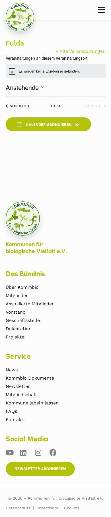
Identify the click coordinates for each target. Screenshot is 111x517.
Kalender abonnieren (49, 124)
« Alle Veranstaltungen (81, 51)
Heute (55, 106)
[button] (101, 10)
